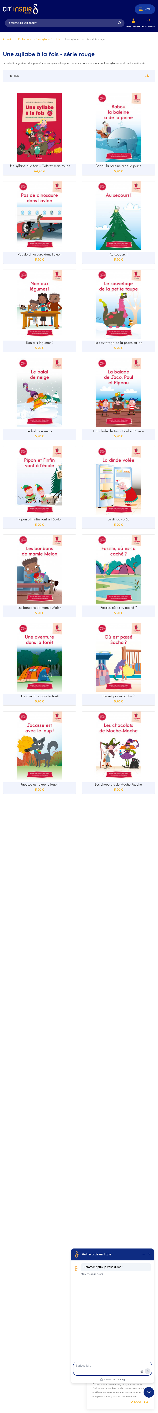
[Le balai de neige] (39, 393)
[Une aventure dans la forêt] (39, 658)
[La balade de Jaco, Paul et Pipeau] (118, 393)
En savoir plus (139, 1401)
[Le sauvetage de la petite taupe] (118, 305)
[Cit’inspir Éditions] (21, 9)
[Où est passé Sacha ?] (118, 658)
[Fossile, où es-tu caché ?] (118, 570)
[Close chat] (149, 1392)
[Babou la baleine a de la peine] (118, 128)
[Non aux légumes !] (39, 305)
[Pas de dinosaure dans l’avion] (39, 216)
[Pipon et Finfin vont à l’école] (39, 481)
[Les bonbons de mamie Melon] (39, 570)
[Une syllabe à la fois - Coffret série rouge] (39, 128)
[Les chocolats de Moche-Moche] (118, 747)
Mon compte (133, 26)
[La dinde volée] (118, 481)
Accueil (7, 39)
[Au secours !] (118, 216)
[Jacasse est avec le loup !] (39, 747)
